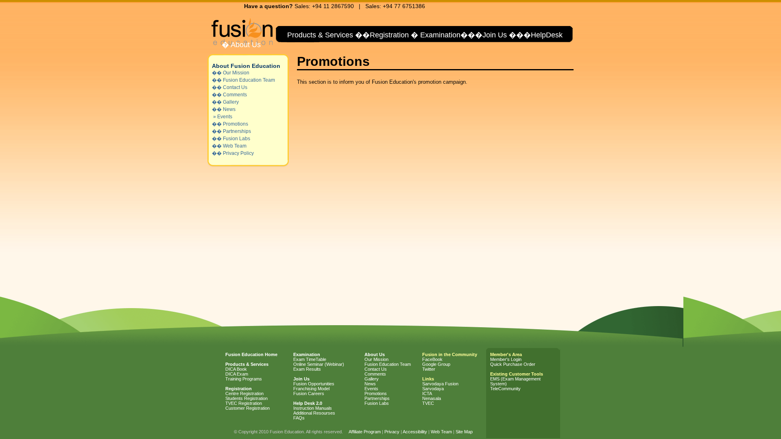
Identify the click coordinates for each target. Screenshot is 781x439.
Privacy (391, 431)
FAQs (299, 417)
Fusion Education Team (249, 80)
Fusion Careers (308, 393)
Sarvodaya (433, 388)
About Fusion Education (246, 66)
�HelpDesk (543, 35)
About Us (245, 45)
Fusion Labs (236, 138)
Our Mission (236, 73)
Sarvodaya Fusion (440, 383)
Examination (440, 35)
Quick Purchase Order (512, 364)
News (229, 109)
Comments (235, 95)
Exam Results (307, 369)
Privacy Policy (238, 153)
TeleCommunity (505, 388)
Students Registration (246, 398)
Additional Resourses (314, 413)
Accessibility (415, 431)
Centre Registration (244, 393)
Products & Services (319, 35)
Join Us (494, 35)
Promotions (235, 124)
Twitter (428, 369)
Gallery (231, 102)
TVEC (428, 403)
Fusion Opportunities (313, 383)
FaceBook (432, 359)
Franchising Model (311, 388)
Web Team (235, 146)
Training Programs (243, 378)
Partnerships (237, 131)
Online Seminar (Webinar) (318, 364)
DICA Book (236, 369)
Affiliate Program (365, 431)
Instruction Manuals (312, 408)
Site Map (464, 431)
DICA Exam (236, 374)
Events (224, 117)
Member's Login (505, 359)
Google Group (436, 364)
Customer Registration (247, 408)
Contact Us (235, 87)
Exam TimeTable (309, 359)
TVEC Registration (243, 403)
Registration (389, 35)
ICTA (427, 393)
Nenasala (431, 398)
